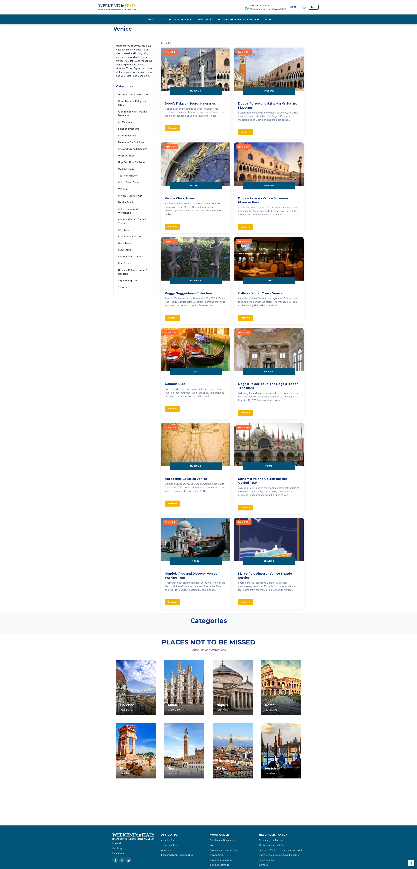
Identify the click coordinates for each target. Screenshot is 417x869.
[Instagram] (122, 860)
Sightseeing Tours (128, 280)
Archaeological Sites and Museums (132, 113)
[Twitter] (129, 860)
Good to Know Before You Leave (238, 19)
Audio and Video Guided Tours (132, 221)
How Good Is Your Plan (178, 19)
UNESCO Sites (126, 155)
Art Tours (123, 229)
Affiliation (166, 850)
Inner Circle (118, 853)
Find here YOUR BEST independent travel (280, 850)
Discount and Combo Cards (134, 94)
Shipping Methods (219, 865)
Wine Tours (124, 243)
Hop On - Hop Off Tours (131, 162)
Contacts (263, 865)
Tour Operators (169, 845)
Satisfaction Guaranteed (222, 840)
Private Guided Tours (130, 195)
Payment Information (221, 860)
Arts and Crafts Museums (132, 149)
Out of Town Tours (129, 182)
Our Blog (117, 848)
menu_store (205, 19)
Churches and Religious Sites (132, 103)
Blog (268, 19)
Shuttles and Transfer (130, 256)
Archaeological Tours (130, 236)
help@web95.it (266, 860)
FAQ (212, 845)
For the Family (126, 202)
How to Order (217, 855)
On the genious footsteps (272, 845)
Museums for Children (131, 142)
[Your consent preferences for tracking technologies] (411, 863)
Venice (150, 19)
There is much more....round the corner (279, 855)
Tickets (122, 287)
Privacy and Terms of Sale (224, 850)
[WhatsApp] (247, 7)
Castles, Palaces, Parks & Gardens (133, 272)
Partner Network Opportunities (177, 855)
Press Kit (116, 843)
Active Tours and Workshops (128, 211)
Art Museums (125, 122)
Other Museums (127, 135)
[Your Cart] (304, 7)
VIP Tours (123, 189)
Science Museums (128, 128)
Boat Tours (124, 263)
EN (295, 7)
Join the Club (168, 840)
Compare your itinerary (271, 840)
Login (313, 7)
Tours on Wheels (128, 175)
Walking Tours (126, 169)
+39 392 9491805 (260, 5)
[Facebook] (115, 860)
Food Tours (124, 249)
